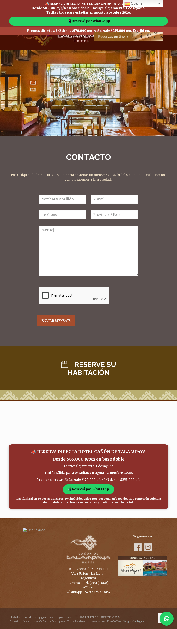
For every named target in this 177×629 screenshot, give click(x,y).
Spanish (137, 3)
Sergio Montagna (133, 621)
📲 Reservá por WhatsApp (88, 21)
